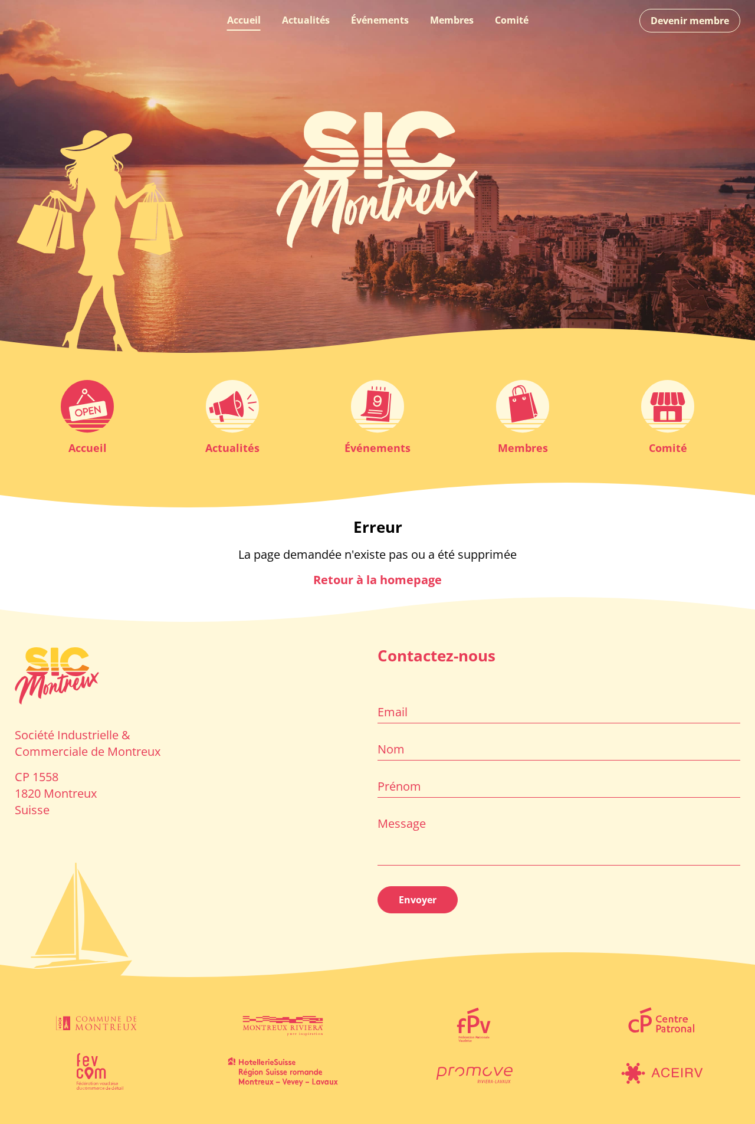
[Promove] (472, 1070)
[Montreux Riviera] (283, 1023)
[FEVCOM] (94, 1070)
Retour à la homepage (377, 580)
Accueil (244, 20)
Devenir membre (690, 20)
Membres (452, 20)
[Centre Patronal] (660, 1023)
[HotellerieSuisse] (283, 1070)
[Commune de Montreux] (94, 1023)
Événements (380, 20)
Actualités (306, 20)
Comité (511, 20)
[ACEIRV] (660, 1070)
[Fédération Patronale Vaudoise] (472, 1023)
